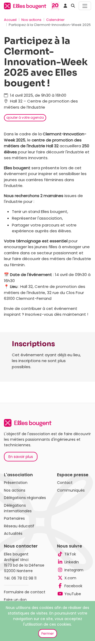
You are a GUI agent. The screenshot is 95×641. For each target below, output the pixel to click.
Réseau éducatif (19, 526)
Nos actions (31, 19)
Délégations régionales (25, 497)
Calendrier (55, 19)
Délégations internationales (18, 508)
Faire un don (15, 599)
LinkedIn (71, 562)
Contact (65, 482)
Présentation (15, 482)
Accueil (10, 19)
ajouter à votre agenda (25, 117)
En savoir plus (20, 456)
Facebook (73, 586)
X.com (70, 578)
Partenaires (14, 518)
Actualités (13, 533)
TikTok (70, 554)
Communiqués (71, 490)
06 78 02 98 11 (23, 578)
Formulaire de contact (24, 592)
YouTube (72, 594)
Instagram (73, 570)
